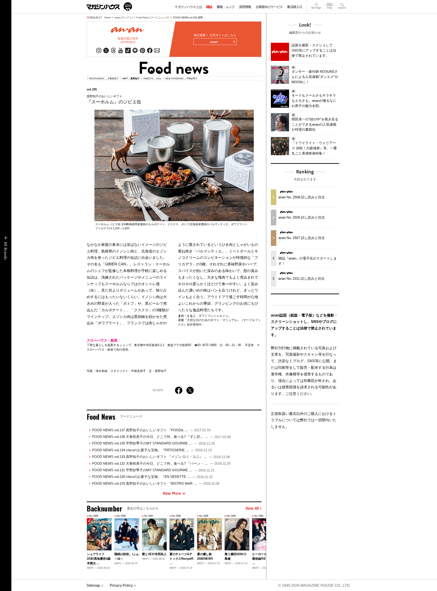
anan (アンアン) (124, 17)
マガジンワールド (109, 6)
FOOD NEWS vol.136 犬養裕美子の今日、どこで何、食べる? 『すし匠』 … (161, 437)
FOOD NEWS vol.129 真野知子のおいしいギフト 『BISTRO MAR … (155, 483)
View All (252, 508)
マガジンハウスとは (188, 6)
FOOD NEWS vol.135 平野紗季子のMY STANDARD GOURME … (153, 443)
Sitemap (93, 585)
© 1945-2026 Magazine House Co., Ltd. (314, 585)
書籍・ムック (226, 6)
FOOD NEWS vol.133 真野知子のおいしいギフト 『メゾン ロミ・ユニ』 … (161, 457)
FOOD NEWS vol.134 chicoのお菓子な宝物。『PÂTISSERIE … (152, 450)
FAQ (329, 4)
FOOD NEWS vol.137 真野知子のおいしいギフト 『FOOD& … (151, 430)
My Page (316, 4)
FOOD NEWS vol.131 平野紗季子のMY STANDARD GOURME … (153, 470)
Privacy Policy (121, 585)
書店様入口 (294, 6)
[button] (257, 540)
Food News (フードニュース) (152, 17)
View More (172, 493)
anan (214, 42)
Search (342, 4)
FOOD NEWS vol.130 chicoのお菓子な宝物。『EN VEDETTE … (152, 477)
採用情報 (245, 6)
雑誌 (209, 6)
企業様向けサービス (269, 6)
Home (107, 17)
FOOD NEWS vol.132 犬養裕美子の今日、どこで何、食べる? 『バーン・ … (161, 463)
